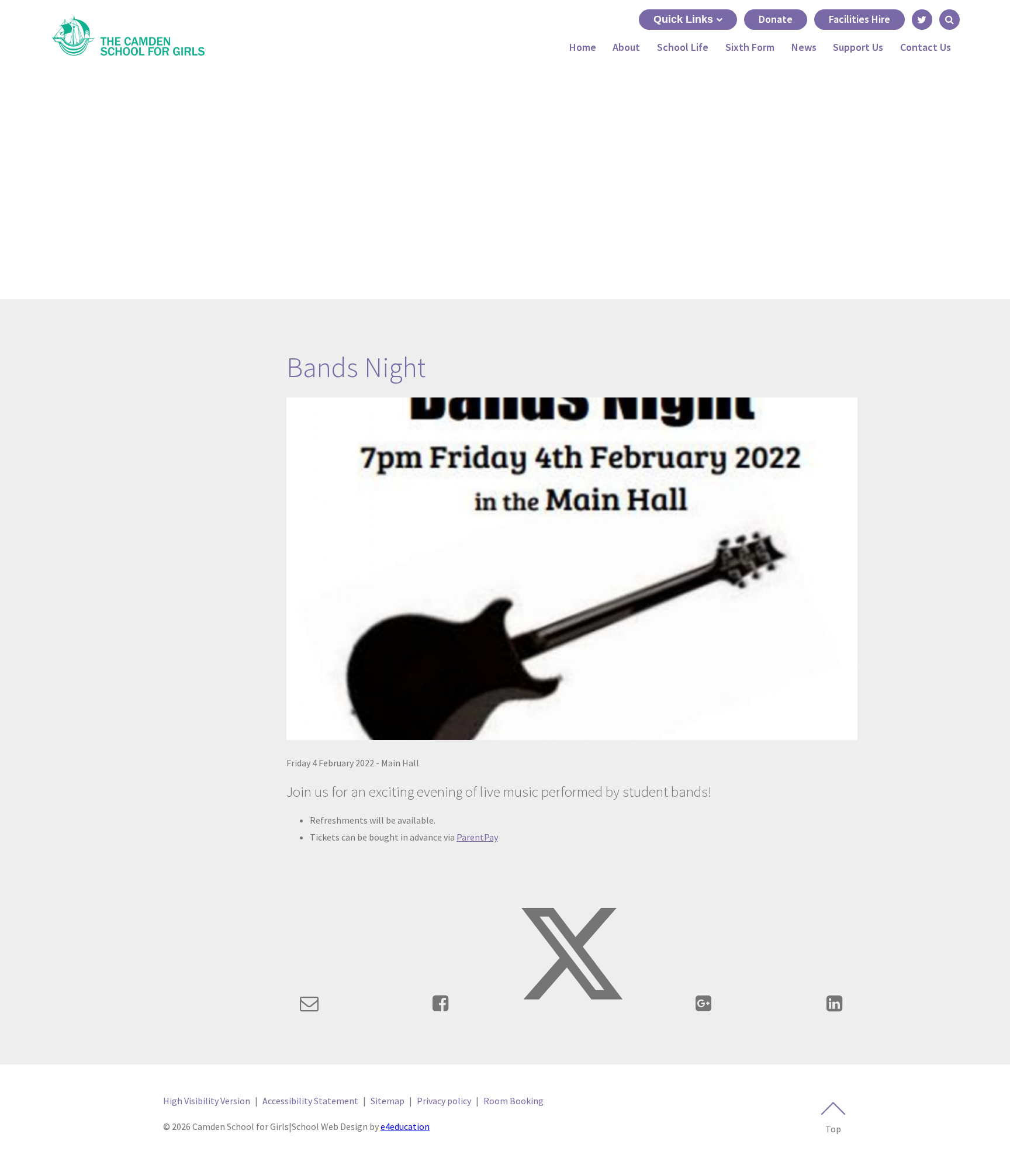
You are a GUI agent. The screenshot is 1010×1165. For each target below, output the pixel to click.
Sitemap (387, 1101)
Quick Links (683, 19)
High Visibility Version (206, 1101)
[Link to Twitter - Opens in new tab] (922, 19)
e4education (405, 1126)
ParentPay (477, 837)
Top (833, 1129)
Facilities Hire (859, 19)
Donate (776, 19)
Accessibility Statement (310, 1101)
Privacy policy (444, 1101)
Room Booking (513, 1101)
